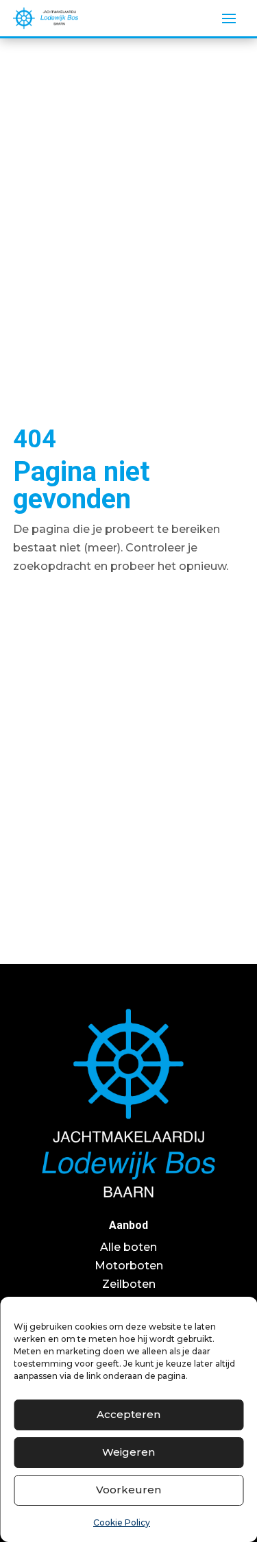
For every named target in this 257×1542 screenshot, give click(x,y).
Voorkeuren (128, 1489)
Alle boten (128, 1247)
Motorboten (129, 1265)
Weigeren (128, 1451)
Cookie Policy (121, 1522)
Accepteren (128, 1414)
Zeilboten (129, 1284)
